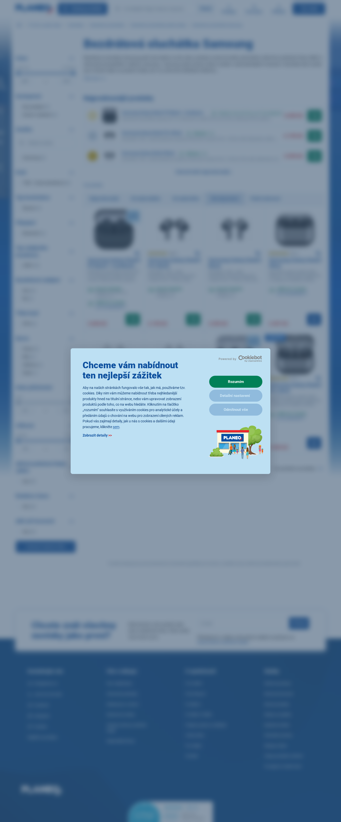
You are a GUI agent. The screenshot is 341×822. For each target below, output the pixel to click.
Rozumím (236, 381)
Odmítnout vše (236, 409)
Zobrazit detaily (97, 435)
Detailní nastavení (235, 395)
